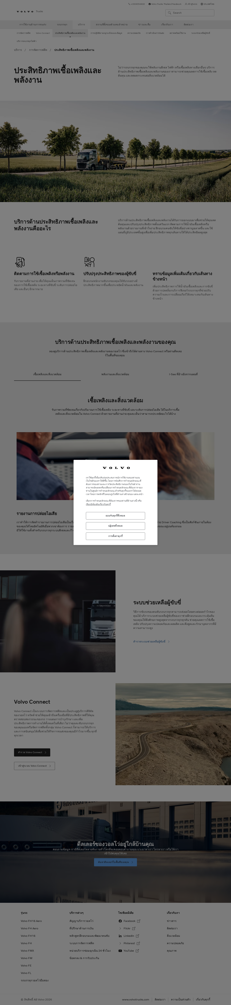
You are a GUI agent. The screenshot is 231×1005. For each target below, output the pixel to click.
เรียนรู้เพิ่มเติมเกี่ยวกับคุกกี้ (98, 504)
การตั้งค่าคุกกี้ (115, 536)
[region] (115, 502)
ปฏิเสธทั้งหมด (115, 526)
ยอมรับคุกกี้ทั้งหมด (115, 516)
